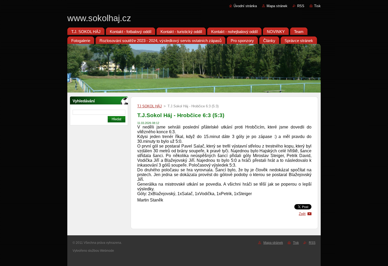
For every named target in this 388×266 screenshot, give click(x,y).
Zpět (302, 214)
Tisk (317, 6)
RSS (300, 6)
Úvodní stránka (245, 6)
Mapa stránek (277, 6)
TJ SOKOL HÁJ (149, 106)
